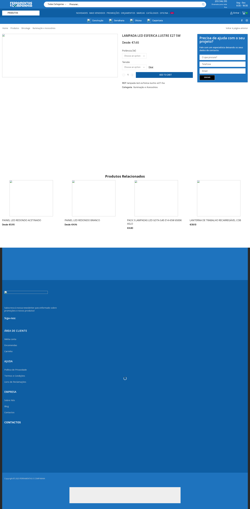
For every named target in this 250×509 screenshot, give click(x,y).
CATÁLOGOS (152, 13)
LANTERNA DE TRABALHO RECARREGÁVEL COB (215, 220)
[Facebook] (242, 20)
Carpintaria (157, 20)
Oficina (138, 20)
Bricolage (25, 28)
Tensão (126, 62)
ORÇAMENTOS (128, 13)
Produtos (14, 28)
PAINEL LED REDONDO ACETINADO (21, 220)
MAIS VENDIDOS (97, 13)
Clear (151, 67)
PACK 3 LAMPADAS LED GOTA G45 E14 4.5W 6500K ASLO (154, 222)
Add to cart (165, 75)
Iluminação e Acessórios (44, 28)
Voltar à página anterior (237, 28)
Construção (97, 20)
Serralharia (119, 20)
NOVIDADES (82, 13)
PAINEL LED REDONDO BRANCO (82, 220)
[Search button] (203, 4)
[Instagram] (247, 20)
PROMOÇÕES (113, 13)
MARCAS (141, 13)
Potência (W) (129, 50)
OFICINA (166, 13)
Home (5, 28)
